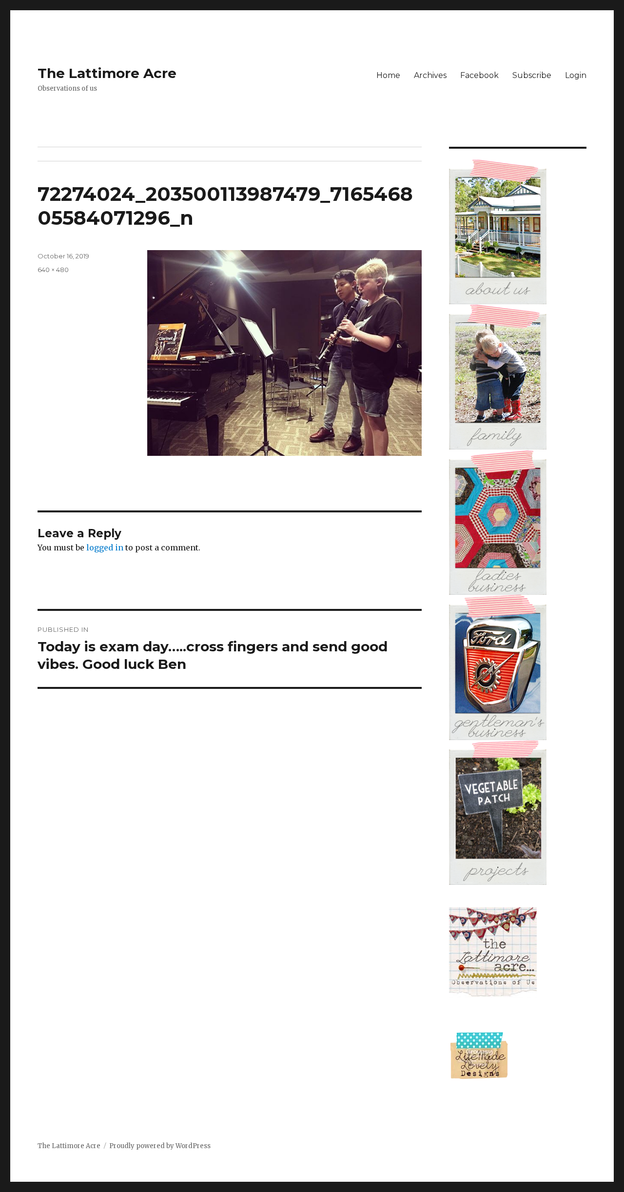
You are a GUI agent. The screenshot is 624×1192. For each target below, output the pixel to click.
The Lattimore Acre (107, 73)
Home (388, 75)
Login (575, 75)
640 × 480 (53, 270)
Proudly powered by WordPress (160, 1146)
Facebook (479, 75)
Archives (430, 75)
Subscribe (531, 75)
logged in (104, 547)
